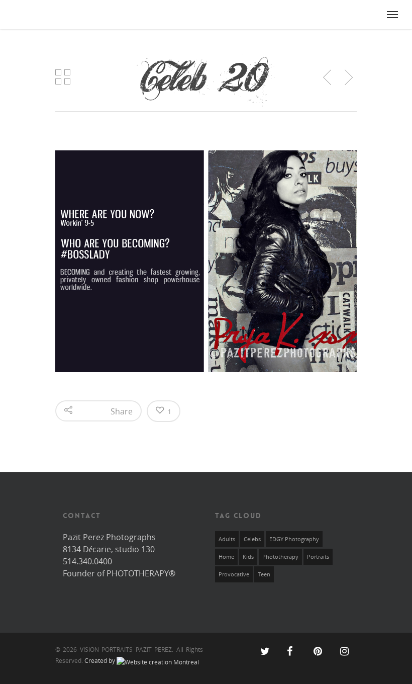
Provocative (234, 574)
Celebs (252, 539)
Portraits (318, 556)
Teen (264, 574)
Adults (227, 539)
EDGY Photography (294, 539)
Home (226, 556)
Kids (248, 556)
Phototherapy (280, 556)
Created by (100, 660)
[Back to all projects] (62, 78)
